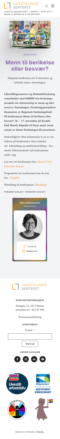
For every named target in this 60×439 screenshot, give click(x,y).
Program (14, 177)
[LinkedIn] (34, 359)
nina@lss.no (31, 251)
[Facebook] (17, 359)
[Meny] (53, 6)
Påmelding (40, 184)
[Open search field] (46, 6)
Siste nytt (30, 54)
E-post (29, 330)
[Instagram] (26, 359)
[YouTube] (43, 359)
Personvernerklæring (29, 317)
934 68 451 (32, 247)
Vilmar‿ (40, 431)
